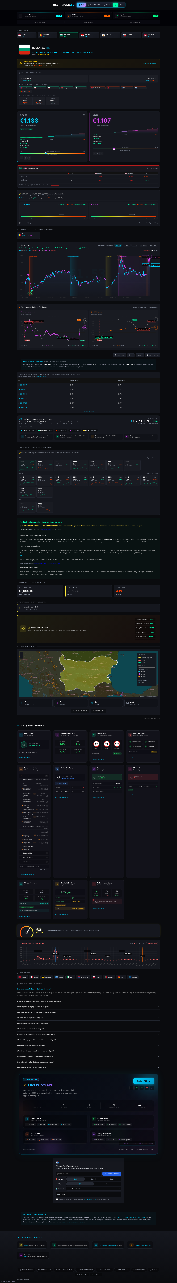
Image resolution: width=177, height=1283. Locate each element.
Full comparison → (55, 185)
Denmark (114, 88)
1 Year (135, 245)
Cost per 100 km (105, 1270)
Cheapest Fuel (45, 1270)
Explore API (143, 1081)
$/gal (121, 5)
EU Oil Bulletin (46, 530)
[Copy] (21, 157)
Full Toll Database (81, 711)
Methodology (123, 1270)
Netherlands (98, 88)
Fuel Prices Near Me (65, 1270)
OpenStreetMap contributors (152, 696)
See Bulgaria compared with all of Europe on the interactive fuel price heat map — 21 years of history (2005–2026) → (54, 248)
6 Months (143, 245)
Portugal (26, 91)
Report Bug (83, 1274)
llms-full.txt (43, 563)
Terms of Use (140, 1270)
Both (75, 1179)
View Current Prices (150, 63)
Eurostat (26, 1245)
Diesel (112, 1179)
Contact (97, 1274)
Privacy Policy (87, 1199)
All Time (118, 245)
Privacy (154, 1270)
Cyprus (82, 88)
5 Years (126, 245)
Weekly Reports (27, 1270)
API (21, 555)
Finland (128, 88)
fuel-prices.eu (25, 1279)
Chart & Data (120, 355)
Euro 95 (93, 1179)
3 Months (153, 245)
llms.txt (36, 563)
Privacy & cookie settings (8, 1281)
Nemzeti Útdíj (113, 1245)
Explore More (153, 943)
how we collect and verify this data (72, 1222)
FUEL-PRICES (63, 4)
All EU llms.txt (52, 563)
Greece (141, 88)
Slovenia (41, 88)
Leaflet (142, 696)
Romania (26, 88)
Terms (94, 1199)
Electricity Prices (86, 1270)
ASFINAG (102, 1245)
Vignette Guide (99, 711)
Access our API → (41, 376)
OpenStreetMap (146, 1245)
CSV (132, 355)
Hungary (68, 88)
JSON (140, 355)
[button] (44, 660)
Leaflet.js (137, 1245)
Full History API (154, 355)
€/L (115, 5)
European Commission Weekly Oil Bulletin (131, 1217)
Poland (54, 88)
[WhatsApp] (25, 158)
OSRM (26, 1256)
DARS (107, 1245)
